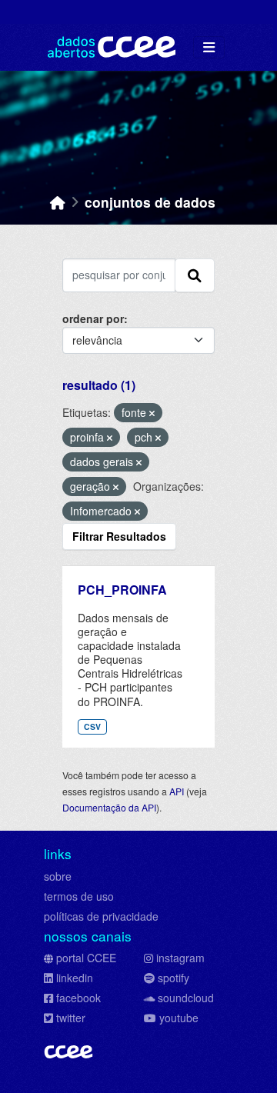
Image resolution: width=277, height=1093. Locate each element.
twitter (70, 1017)
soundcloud (186, 997)
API (176, 791)
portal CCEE (86, 957)
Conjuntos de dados (150, 202)
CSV (92, 726)
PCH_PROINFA (122, 589)
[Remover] (152, 413)
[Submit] (195, 275)
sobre (58, 876)
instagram (180, 957)
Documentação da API (109, 807)
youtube (179, 1017)
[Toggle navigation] (209, 47)
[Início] (57, 202)
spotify (173, 977)
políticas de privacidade (101, 916)
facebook (78, 997)
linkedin (74, 977)
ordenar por (93, 318)
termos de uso (79, 896)
